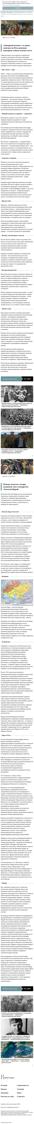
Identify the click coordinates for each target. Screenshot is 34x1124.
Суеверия (20, 1089)
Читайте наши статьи (16, 379)
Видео (19, 1093)
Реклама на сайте (7, 1096)
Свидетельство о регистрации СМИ (10, 1104)
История (4, 1085)
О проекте (21, 1096)
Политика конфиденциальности (10, 1107)
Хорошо (17, 8)
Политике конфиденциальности (11, 5)
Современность (23, 1085)
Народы (4, 1089)
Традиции (4, 1093)
